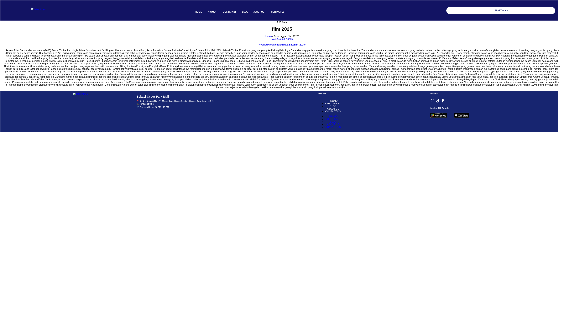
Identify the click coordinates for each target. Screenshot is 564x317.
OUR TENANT (229, 12)
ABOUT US (259, 12)
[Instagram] (432, 101)
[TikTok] (437, 101)
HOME (198, 12)
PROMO (212, 12)
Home (268, 36)
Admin (289, 39)
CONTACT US (277, 12)
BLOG (245, 12)
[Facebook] (443, 101)
